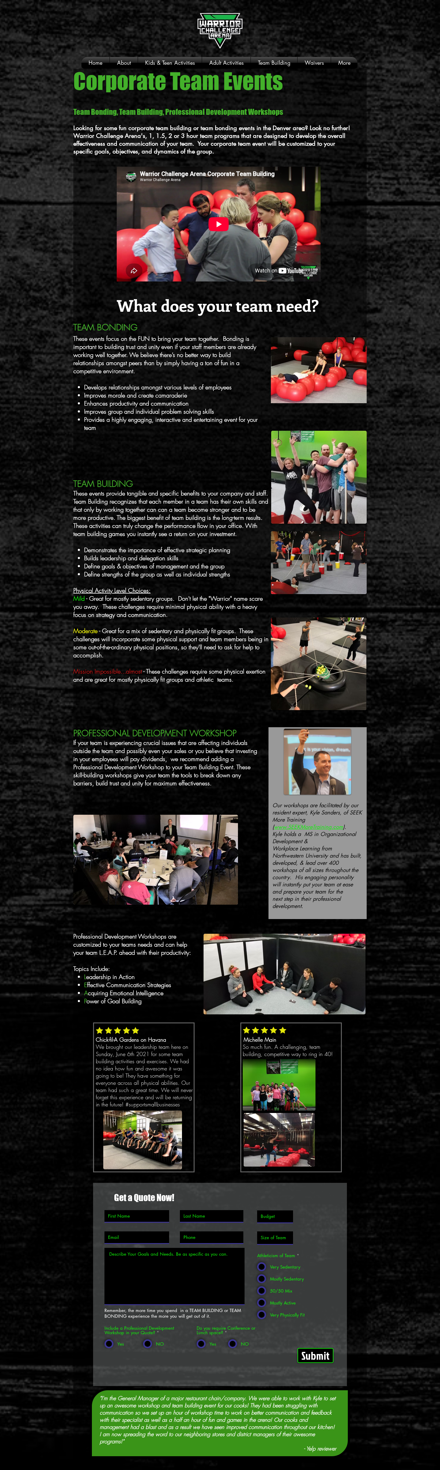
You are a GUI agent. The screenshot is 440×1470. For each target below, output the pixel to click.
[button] (170, 63)
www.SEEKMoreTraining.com (308, 826)
